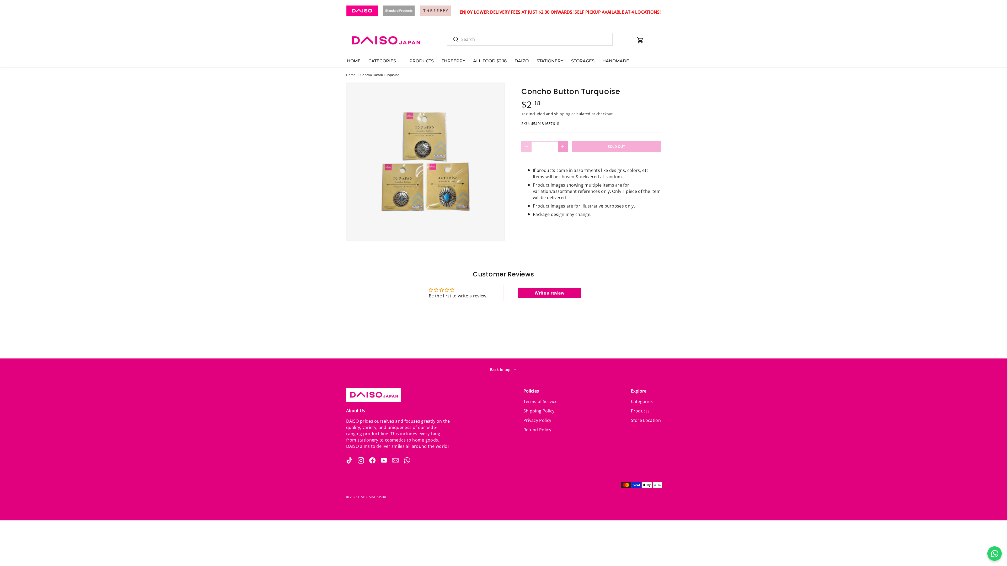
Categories (642, 401)
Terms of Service (540, 401)
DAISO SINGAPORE (372, 497)
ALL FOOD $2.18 (490, 60)
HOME (354, 60)
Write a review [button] (549, 293)
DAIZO (522, 60)
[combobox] (529, 39)
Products (640, 411)
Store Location (646, 420)
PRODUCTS (421, 60)
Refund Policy (537, 430)
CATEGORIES (382, 60)
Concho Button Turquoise (379, 75)
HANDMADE (615, 60)
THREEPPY (453, 60)
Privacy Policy (537, 420)
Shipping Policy (539, 411)
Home (350, 75)
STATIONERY (550, 60)
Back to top (501, 369)
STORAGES (582, 60)
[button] (640, 40)
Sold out (616, 146)
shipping (562, 113)
